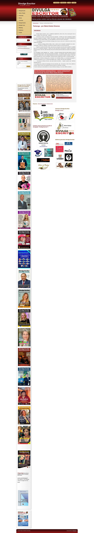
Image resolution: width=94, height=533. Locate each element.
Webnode (74, 530)
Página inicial (57, 2)
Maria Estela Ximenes (42, 103)
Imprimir (74, 2)
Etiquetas (35, 103)
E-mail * (19, 62)
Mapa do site (64, 2)
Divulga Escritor (35, 23)
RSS (69, 2)
